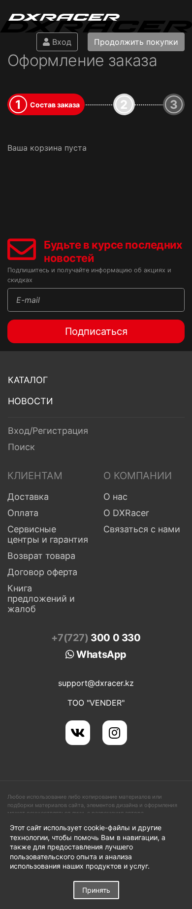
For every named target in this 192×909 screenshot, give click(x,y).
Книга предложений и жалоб (41, 598)
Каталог (28, 380)
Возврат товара (41, 556)
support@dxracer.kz (96, 683)
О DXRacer (126, 513)
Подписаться (96, 331)
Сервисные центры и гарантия (47, 534)
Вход (60, 42)
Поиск (21, 447)
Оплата (22, 513)
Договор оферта (42, 572)
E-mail (28, 300)
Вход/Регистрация (48, 430)
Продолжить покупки (136, 42)
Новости (30, 401)
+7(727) (95, 638)
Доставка (28, 496)
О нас (115, 496)
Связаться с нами (141, 529)
